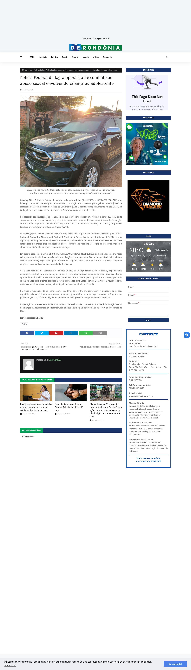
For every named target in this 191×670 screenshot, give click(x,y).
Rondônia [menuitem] (42, 57)
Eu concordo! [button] (175, 664)
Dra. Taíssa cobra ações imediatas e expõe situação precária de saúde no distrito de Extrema (36, 407)
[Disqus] (71, 542)
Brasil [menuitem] (64, 57)
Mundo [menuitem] (86, 57)
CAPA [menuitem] (32, 57)
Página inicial (27, 70)
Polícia (36, 70)
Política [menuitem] (54, 57)
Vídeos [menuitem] (96, 57)
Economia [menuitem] (107, 57)
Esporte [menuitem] (75, 57)
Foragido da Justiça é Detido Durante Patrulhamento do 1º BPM (69, 407)
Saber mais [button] (10, 665)
